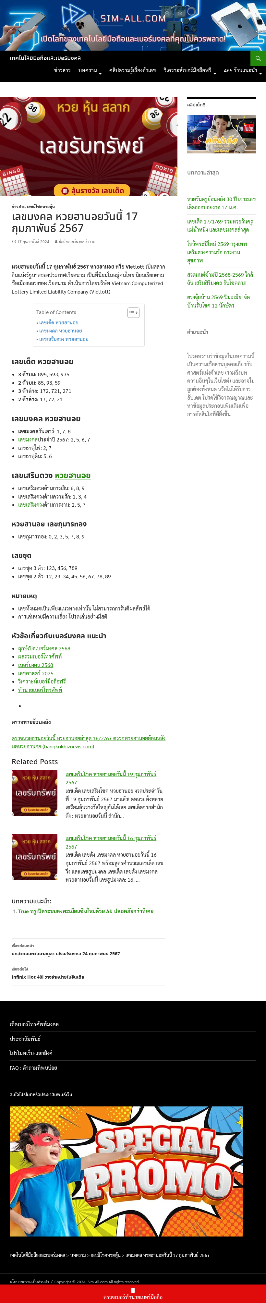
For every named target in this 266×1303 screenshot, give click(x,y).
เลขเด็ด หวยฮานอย (59, 322)
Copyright (62, 1281)
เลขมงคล (28, 439)
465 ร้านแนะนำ (240, 70)
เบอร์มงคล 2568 (35, 664)
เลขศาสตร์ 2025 (36, 673)
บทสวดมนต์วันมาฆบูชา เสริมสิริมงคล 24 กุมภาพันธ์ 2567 (66, 950)
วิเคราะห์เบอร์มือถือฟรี (188, 70)
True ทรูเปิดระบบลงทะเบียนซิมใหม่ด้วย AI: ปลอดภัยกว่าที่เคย (85, 911)
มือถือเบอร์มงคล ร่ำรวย (77, 241)
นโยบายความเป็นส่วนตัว (29, 1281)
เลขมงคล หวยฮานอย (60, 330)
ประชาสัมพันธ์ (25, 1038)
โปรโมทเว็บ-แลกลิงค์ (31, 1053)
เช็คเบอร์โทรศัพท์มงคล (34, 1024)
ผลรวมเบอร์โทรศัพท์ (40, 656)
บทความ (88, 70)
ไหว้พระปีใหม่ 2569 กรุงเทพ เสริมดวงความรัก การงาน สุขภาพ (217, 252)
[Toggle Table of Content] (130, 312)
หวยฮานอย (73, 476)
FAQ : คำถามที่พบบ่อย (35, 1067)
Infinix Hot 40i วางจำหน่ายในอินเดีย (48, 973)
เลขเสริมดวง (31, 504)
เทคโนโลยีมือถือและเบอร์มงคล (45, 58)
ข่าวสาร (62, 70)
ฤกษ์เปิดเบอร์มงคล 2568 (44, 648)
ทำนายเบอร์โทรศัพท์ (40, 689)
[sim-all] (244, 1171)
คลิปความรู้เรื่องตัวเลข (132, 70)
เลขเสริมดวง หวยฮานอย (64, 339)
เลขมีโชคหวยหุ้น (41, 206)
